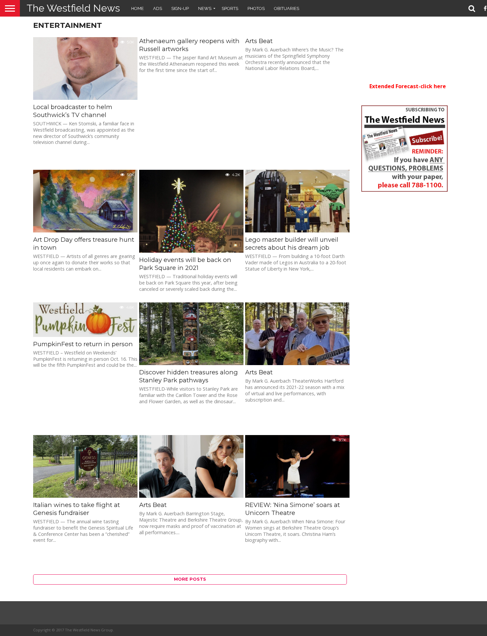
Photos (256, 8)
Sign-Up (180, 8)
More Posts (190, 579)
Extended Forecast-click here (407, 86)
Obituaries (286, 8)
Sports (230, 8)
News (204, 8)
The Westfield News (73, 8)
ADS (157, 8)
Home (137, 8)
